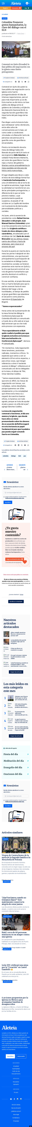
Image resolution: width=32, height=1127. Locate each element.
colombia (5, 456)
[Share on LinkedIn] (19, 81)
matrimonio (7, 881)
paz (25, 456)
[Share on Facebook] (15, 81)
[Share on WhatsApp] (28, 81)
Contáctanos (16, 1118)
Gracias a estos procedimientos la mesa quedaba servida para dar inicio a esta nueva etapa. (16, 168)
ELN (19, 456)
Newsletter (16, 1082)
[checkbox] (4, 496)
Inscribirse (8, 502)
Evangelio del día (13, 767)
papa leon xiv (7, 949)
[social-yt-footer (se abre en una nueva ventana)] (11, 1099)
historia (6, 839)
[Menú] (5, 3)
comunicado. (9, 343)
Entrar (21, 594)
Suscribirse (10, 1056)
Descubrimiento (16, 1074)
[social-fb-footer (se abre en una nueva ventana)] (14, 1099)
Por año (16, 1092)
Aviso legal (16, 1114)
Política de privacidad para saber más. (14, 498)
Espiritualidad (16, 1069)
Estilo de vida (16, 1071)
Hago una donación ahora (14, 559)
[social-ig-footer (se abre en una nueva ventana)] (21, 1099)
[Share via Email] (25, 81)
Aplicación (16, 1084)
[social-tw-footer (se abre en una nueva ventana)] (17, 1099)
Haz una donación (16, 1108)
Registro (5, 8)
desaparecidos (8, 981)
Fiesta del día (11, 754)
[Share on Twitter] (22, 81)
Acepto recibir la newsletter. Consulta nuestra (15, 497)
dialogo (13, 456)
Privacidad (16, 1121)
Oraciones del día (13, 774)
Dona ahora (15, 8)
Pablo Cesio (20, 33)
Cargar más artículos (16, 672)
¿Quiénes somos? (16, 1111)
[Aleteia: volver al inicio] (16, 3)
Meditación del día (14, 760)
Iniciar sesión (21, 1056)
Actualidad (5, 14)
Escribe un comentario (16, 601)
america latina (7, 916)
